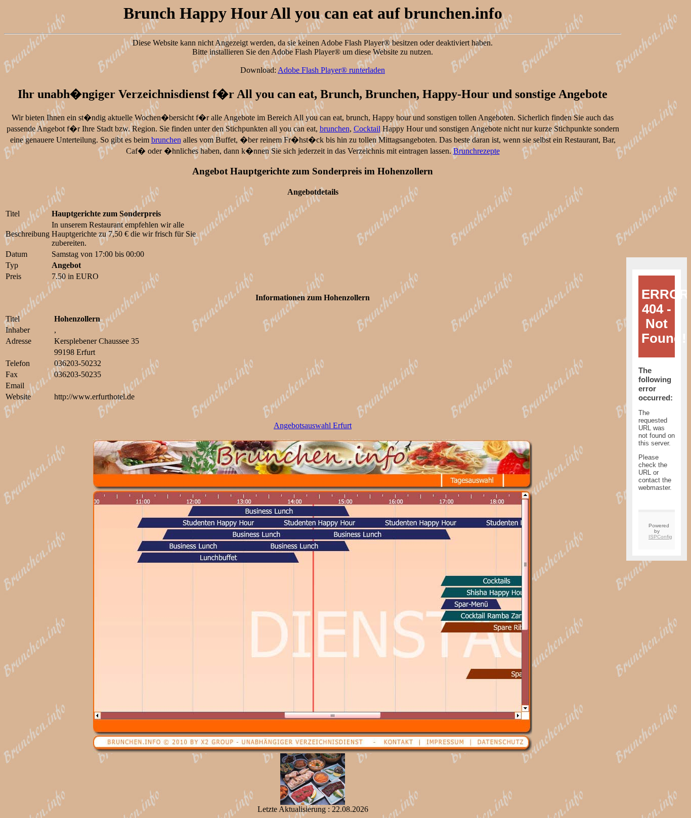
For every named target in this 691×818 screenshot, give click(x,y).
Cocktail (367, 128)
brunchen (335, 128)
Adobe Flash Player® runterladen (331, 70)
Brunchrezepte (476, 151)
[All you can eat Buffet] (312, 802)
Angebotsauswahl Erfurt (313, 425)
